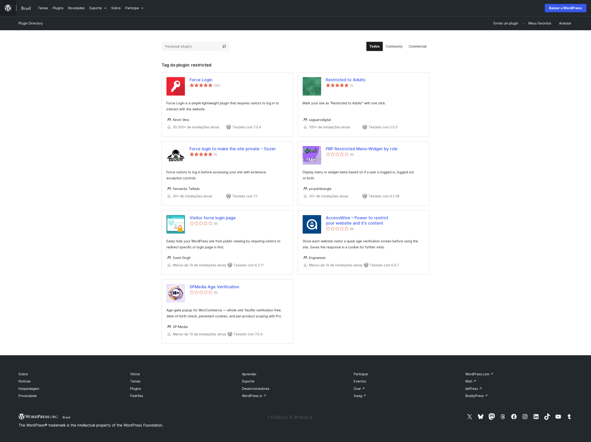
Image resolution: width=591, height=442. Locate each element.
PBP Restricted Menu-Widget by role (362, 148)
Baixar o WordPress (565, 8)
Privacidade (27, 396)
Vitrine (135, 374)
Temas (135, 381)
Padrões (136, 396)
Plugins (135, 389)
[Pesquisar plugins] (224, 46)
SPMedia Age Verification (214, 286)
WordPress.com (479, 374)
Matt (470, 381)
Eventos (360, 381)
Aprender (249, 374)
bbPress (473, 389)
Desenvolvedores (255, 389)
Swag (360, 396)
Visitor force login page (213, 217)
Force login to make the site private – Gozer (233, 148)
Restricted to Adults (345, 79)
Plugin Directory (30, 23)
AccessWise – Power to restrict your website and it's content (357, 220)
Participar (361, 374)
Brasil (66, 417)
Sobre (23, 374)
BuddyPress (476, 396)
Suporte (248, 381)
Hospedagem (28, 389)
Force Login (201, 79)
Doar (359, 389)
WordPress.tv (254, 396)
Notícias (24, 381)
